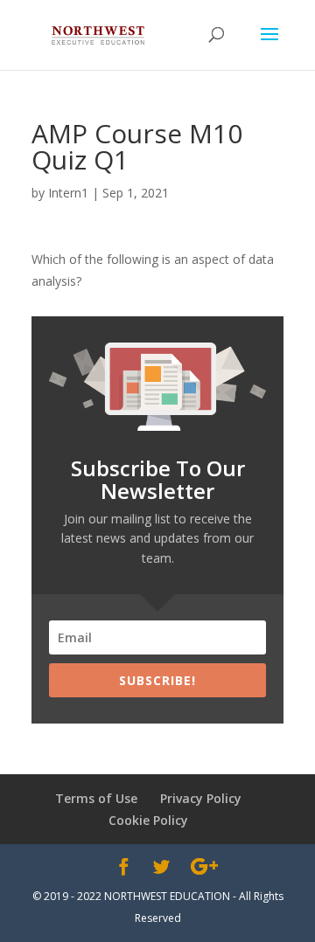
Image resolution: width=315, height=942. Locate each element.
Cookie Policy (148, 820)
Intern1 (68, 192)
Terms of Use (96, 798)
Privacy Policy (201, 798)
